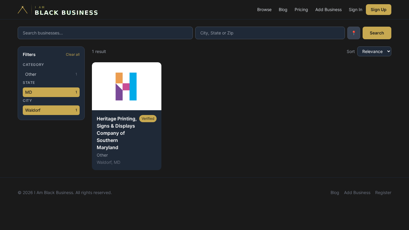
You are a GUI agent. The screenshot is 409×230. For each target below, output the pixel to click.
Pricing (301, 9)
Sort (351, 51)
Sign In (355, 9)
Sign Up (379, 9)
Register (383, 192)
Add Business (328, 9)
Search (377, 32)
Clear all (73, 54)
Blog (283, 9)
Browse (264, 9)
